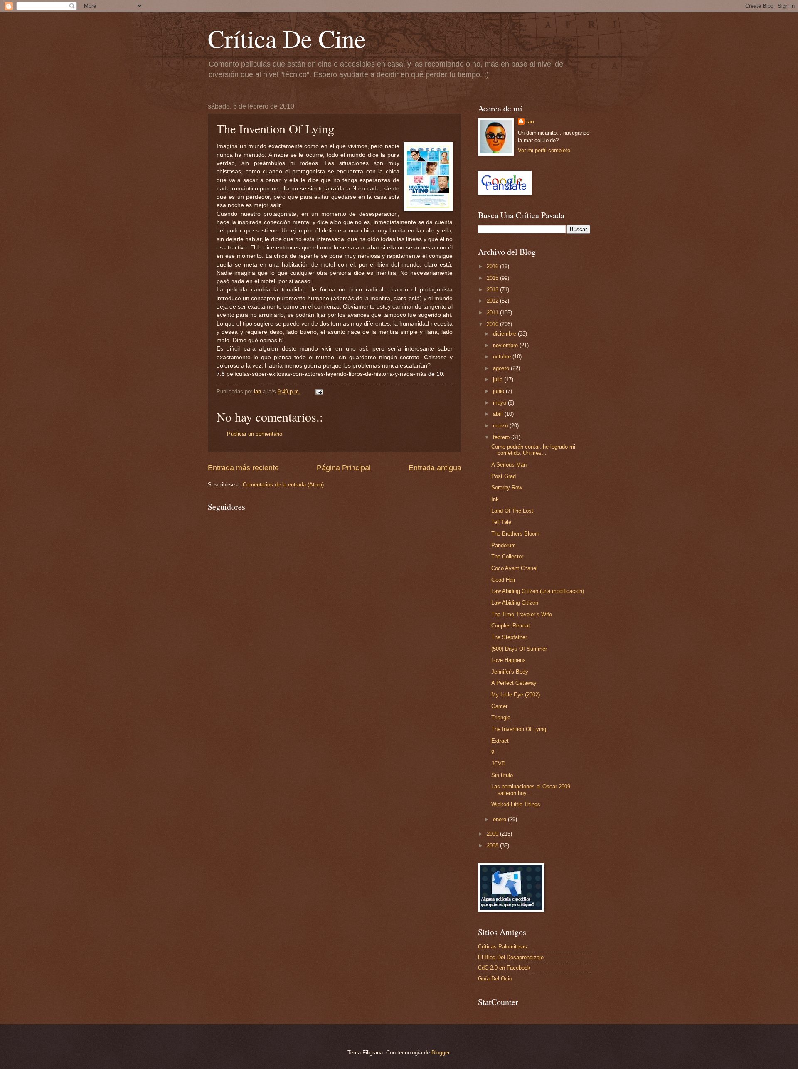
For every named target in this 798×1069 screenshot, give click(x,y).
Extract (500, 741)
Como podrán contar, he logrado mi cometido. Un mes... (533, 450)
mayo (500, 403)
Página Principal (344, 468)
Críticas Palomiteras (502, 946)
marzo (501, 425)
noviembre (506, 345)
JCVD (498, 763)
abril (499, 414)
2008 (493, 845)
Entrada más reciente (243, 468)
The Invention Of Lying (518, 729)
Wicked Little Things (515, 804)
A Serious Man (509, 465)
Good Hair (503, 580)
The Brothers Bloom (515, 534)
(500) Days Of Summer (519, 649)
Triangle (500, 717)
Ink (495, 499)
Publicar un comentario (254, 434)
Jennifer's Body (509, 672)
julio (498, 379)
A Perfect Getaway (514, 683)
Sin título (502, 775)
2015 (493, 278)
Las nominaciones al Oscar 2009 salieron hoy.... (530, 789)
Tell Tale (501, 522)
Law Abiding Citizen (514, 603)
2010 (493, 324)
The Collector (507, 556)
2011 (493, 312)
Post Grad (503, 476)
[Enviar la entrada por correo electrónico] (319, 391)
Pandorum (503, 545)
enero (500, 819)
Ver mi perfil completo (544, 150)
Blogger (440, 1052)
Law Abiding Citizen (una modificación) (537, 591)
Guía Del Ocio (495, 978)
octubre (502, 356)
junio (499, 391)
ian (530, 122)
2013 (493, 289)
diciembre (505, 334)
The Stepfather (509, 637)
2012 (493, 301)
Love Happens (508, 660)
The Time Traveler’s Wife (521, 614)
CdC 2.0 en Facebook (504, 968)
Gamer (499, 706)
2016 (493, 266)
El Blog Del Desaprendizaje (511, 957)
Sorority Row (506, 487)
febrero (502, 437)
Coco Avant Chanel (514, 568)
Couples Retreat (510, 625)
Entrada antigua (435, 468)
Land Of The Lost (512, 511)
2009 (493, 834)
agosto (502, 368)
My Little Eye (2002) (515, 694)
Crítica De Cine (287, 38)
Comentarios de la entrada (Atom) (283, 484)
